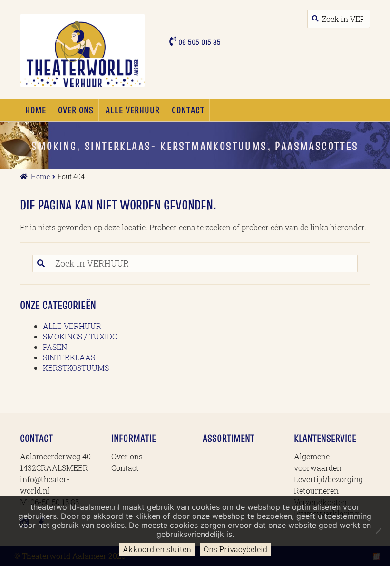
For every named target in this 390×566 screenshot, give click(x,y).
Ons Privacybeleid (235, 549)
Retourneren (316, 491)
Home (35, 110)
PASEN (55, 347)
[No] (378, 531)
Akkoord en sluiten (157, 549)
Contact (188, 110)
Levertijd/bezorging (328, 479)
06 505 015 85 (198, 42)
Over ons (76, 110)
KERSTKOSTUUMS (76, 368)
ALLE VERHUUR (133, 110)
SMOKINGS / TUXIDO (80, 336)
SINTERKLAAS (69, 357)
